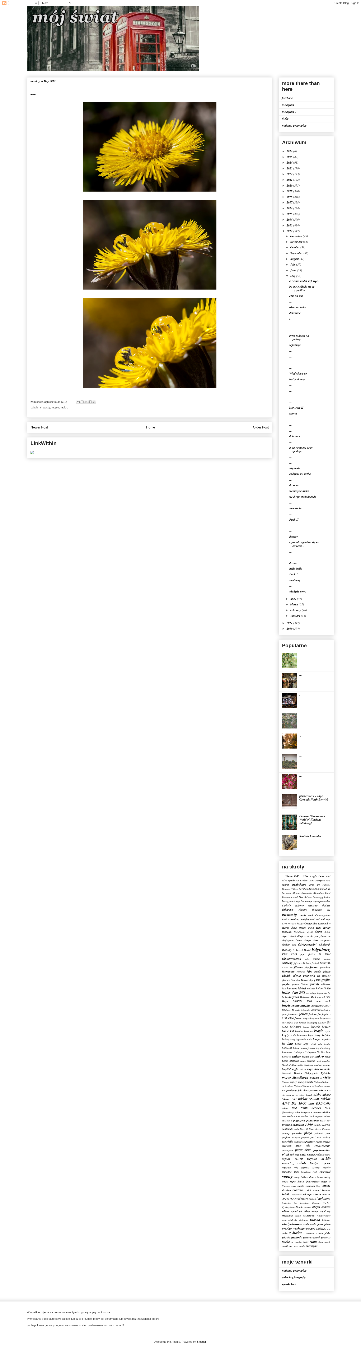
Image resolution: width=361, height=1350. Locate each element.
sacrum (316, 1167)
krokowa (308, 1031)
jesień (303, 1013)
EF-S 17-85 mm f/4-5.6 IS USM (306, 954)
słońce (312, 1177)
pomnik (305, 1137)
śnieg (327, 1177)
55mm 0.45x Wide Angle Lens (304, 876)
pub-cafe (294, 1154)
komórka (315, 1026)
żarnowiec (325, 1237)
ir (323, 1005)
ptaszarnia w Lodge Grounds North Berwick (313, 798)
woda (306, 1224)
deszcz (318, 932)
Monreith (286, 1073)
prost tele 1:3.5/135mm (313, 1146)
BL (293, 893)
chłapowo (288, 910)
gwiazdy (314, 984)
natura (327, 1086)
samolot (326, 1167)
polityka (296, 1137)
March (294, 604)
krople (55, 407)
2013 (290, 225)
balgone (326, 884)
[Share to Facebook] (90, 402)
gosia (317, 980)
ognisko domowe (313, 1112)
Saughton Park (309, 1171)
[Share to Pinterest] (94, 402)
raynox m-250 (318, 1158)
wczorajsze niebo (299, 491)
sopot (293, 1181)
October (295, 247)
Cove (284, 923)
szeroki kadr (289, 1284)
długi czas (303, 936)
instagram (288, 105)
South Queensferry (308, 1181)
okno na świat (297, 307)
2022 (290, 174)
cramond (323, 923)
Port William (323, 1137)
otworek (286, 1120)
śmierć (320, 1177)
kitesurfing (312, 1022)
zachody (296, 1237)
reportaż (288, 1163)
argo (311, 884)
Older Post (261, 427)
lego (306, 1044)
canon (308, 901)
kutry (317, 1035)
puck (303, 1154)
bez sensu (286, 893)
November (296, 242)
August (295, 259)
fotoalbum (325, 967)
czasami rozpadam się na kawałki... (304, 544)
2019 (290, 191)
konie (285, 1031)
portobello (287, 1141)
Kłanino (322, 1022)
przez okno (303, 1149)
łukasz (305, 1056)
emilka (316, 959)
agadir (291, 880)
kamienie (314, 1018)
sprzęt (324, 1181)
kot (292, 1031)
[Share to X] (86, 402)
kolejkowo (295, 1026)
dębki (310, 932)
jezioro (313, 1014)
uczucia (307, 1207)
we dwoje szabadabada (302, 497)
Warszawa (287, 1215)
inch (327, 1001)
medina (318, 1065)
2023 (290, 168)
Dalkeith (287, 932)
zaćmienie (308, 1237)
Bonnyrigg (318, 897)
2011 (290, 623)
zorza (295, 1246)
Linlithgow (299, 1052)
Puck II (294, 519)
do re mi (294, 485)
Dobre (298, 940)
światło (286, 1194)
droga (307, 940)
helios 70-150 (323, 988)
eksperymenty (291, 958)
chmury (303, 909)
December (296, 236)
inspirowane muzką (296, 1005)
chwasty (45, 407)
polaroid (319, 1133)
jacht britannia (302, 1010)
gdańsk (286, 976)
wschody (299, 1228)
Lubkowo (286, 1056)
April (293, 599)
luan (328, 1052)
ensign (327, 959)
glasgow (326, 976)
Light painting (323, 1048)
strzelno (286, 1190)
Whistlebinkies (323, 1215)
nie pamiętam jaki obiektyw (297, 1090)
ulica (285, 1211)
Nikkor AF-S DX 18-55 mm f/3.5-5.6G (306, 1101)
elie (307, 959)
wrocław (287, 1229)
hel (304, 988)
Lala (309, 1039)
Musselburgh (300, 1077)
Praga (319, 1141)
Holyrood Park (308, 997)
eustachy (287, 963)
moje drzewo (315, 1069)
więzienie (294, 468)
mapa (303, 1061)
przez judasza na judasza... (299, 337)
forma (314, 967)
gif (318, 976)
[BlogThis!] (82, 402)
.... (291, 557)
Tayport (312, 1198)
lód (318, 1052)
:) (290, 319)
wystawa (310, 1229)
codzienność (308, 919)
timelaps (316, 1203)
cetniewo (313, 905)
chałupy (326, 905)
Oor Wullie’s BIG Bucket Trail (298, 1116)
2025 (290, 157)
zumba (302, 1246)
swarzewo (298, 1190)
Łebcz (298, 1044)
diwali (293, 936)
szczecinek (297, 1194)
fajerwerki (299, 963)
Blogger (201, 1341)
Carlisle (286, 905)
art (318, 884)
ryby (296, 1167)
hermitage (311, 993)
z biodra (295, 1232)
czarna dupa (289, 927)
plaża (308, 1132)
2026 (290, 151)
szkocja (307, 1194)
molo (327, 1069)
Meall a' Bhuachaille (292, 1065)
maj (312, 1056)
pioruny (286, 1133)
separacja (295, 345)
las (283, 1044)
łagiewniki (301, 1039)
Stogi (318, 1186)
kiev (296, 1022)
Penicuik (287, 1124)
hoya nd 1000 (323, 997)
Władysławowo (298, 373)
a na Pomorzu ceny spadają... (301, 449)
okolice (326, 1112)
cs (329, 923)
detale (327, 932)
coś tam (325, 919)
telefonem (323, 1198)
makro (64, 407)
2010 (290, 629)
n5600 (326, 1077)
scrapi (297, 1177)
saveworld (325, 1171)
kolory (306, 1026)
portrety (310, 1141)
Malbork (294, 1061)
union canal (318, 1211)
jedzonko (293, 1014)
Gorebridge (307, 980)
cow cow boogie (296, 923)
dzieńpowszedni (307, 944)
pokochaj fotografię (294, 1277)
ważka (298, 1215)
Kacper (306, 1018)
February (296, 610)
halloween (325, 984)
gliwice (286, 980)
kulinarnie (302, 1035)
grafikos (286, 984)
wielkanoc (304, 1220)
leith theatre (324, 1044)
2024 (290, 162)
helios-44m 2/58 (293, 992)
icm (319, 1001)
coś (318, 919)
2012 (290, 231)
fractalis (301, 971)
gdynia (297, 976)
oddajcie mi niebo (300, 474)
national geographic (294, 125)
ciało (303, 915)
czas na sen (296, 296)
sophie (285, 1181)
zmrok (327, 1242)
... (290, 301)
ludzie (296, 1056)
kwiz (292, 1039)
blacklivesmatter (304, 893)
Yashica (320, 1229)
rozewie (326, 1163)
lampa (316, 1039)
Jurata (297, 1018)
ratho (327, 1154)
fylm (309, 971)
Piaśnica (326, 1129)
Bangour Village (290, 889)
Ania (328, 880)
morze (286, 1077)
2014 (290, 219)
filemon (298, 967)
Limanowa (287, 1052)
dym (294, 944)
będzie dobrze (297, 379)
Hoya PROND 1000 (297, 1001)
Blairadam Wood (321, 893)
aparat (285, 884)
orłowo (327, 1116)
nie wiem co (321, 1090)
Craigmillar (310, 923)
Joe (319, 1014)
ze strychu (296, 1242)
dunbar (286, 944)
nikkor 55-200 (308, 1098)
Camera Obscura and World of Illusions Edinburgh (312, 819)
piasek (318, 1129)
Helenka (311, 988)
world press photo (320, 1224)
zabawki (286, 1237)
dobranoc (295, 313)
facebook (287, 98)
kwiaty (285, 1039)
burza (297, 901)
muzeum (314, 1077)
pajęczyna (299, 1120)
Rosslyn (314, 1163)
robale (301, 1163)
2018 (290, 197)
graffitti (326, 980)
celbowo (299, 905)
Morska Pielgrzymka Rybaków (312, 1073)
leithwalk (287, 1048)
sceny (287, 1176)
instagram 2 (289, 112)
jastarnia (315, 1010)
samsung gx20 (290, 1171)
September (297, 253)
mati (319, 1061)
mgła (295, 1069)
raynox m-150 (292, 1159)
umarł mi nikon (300, 1211)
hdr (300, 988)
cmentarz (294, 919)
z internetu (309, 1233)
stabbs (300, 1186)
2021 (290, 180)
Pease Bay (325, 1120)
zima (313, 1241)
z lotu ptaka (323, 1233)
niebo (317, 1094)
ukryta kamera (321, 1207)
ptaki (285, 1154)
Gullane (305, 984)
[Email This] (78, 402)
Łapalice (326, 1039)
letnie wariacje (301, 1048)
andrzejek (320, 880)
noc (294, 1107)
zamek (316, 1237)
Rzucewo (305, 1167)
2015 (290, 214)
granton (296, 984)
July (293, 264)
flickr (285, 119)
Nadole (285, 1082)
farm (308, 963)
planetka (297, 1133)
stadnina (310, 1186)
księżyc (286, 1035)
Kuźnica (326, 1035)
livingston (310, 1052)
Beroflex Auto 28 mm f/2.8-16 (314, 889)
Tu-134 (326, 1203)
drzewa (293, 563)
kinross (302, 1022)
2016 (290, 208)
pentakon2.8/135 (322, 1124)
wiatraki (292, 1220)
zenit (306, 1242)
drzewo (325, 940)
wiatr (284, 1220)
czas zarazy (323, 927)
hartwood (292, 988)
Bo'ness (308, 897)
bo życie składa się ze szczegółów (301, 288)
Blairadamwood (290, 897)
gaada (317, 971)
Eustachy (294, 580)
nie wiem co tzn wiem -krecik (297, 1095)
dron (316, 940)
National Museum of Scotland (308, 1086)
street (326, 1185)
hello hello (295, 569)
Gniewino (295, 980)
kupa (310, 1035)
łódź (323, 1052)
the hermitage (302, 1203)
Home (150, 427)
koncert (326, 1026)
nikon (285, 1108)
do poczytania (318, 936)
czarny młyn (306, 927)
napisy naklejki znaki (301, 1082)
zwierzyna (312, 1246)
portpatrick (299, 1141)
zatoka (286, 1242)
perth (296, 1129)
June (293, 270)
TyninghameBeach (292, 1207)
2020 (290, 185)
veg (328, 1211)
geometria (309, 976)
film (307, 967)
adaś (328, 876)
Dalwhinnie (299, 932)
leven (312, 1048)
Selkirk (304, 1177)
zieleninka (295, 508)
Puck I (293, 574)
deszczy (293, 537)
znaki (285, 1246)
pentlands (287, 1129)
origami (319, 1116)
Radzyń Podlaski (316, 1154)
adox (284, 880)
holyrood (294, 997)
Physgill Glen (307, 1129)
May (293, 276)
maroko (311, 1061)
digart (285, 936)
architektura (299, 884)
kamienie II (296, 408)
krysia (327, 1031)
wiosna (315, 1219)
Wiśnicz (326, 1220)
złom (320, 1242)
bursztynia (288, 901)
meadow (326, 1061)
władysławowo (297, 591)
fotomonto (288, 971)
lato (290, 1043)
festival (315, 963)
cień (310, 915)
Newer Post (39, 427)
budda (327, 897)
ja (293, 1010)
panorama (312, 1120)
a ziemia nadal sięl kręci (304, 281)
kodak (285, 1026)
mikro (303, 1069)
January (295, 616)
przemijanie (287, 1150)
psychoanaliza (322, 1150)
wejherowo (308, 1215)
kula (293, 1035)
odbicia (299, 1112)
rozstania (286, 1167)
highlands (322, 993)
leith (313, 1044)
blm (301, 897)
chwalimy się (321, 909)
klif (328, 1022)
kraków (299, 1031)
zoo (290, 1246)
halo (284, 988)
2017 (290, 202)
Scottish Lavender (310, 836)
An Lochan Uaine (305, 880)
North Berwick (311, 1108)
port (313, 1137)
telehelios (286, 1203)
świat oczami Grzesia (317, 1190)
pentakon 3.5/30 (303, 1124)
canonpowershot (321, 901)
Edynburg (320, 949)
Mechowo (309, 1065)
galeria (326, 971)
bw (302, 901)
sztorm (293, 413)
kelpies (290, 1022)
